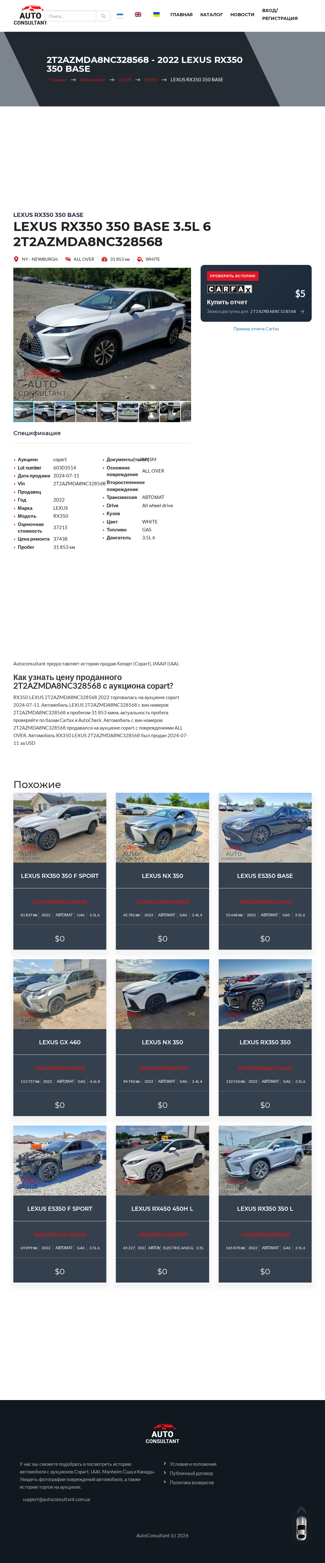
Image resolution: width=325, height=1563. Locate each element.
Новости (242, 14)
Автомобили (92, 79)
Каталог (211, 14)
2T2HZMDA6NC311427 (265, 1068)
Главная (181, 14)
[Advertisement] (162, 157)
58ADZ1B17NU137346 (265, 902)
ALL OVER (84, 259)
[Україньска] (156, 14)
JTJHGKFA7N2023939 (162, 1234)
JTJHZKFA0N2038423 (265, 1234)
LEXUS (124, 79)
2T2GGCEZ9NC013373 (162, 902)
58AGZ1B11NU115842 (60, 1234)
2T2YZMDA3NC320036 (60, 902)
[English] (138, 14)
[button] (185, 273)
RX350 (151, 79)
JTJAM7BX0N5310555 (60, 1068)
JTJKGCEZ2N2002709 (162, 1068)
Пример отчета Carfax (256, 328)
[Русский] (120, 14)
